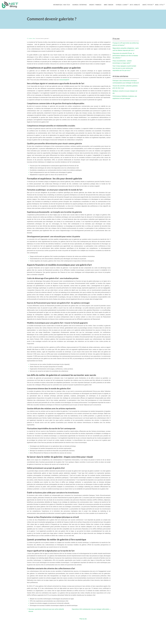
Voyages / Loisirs (121, 5)
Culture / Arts (32, 38)
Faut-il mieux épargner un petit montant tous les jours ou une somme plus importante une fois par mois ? (124, 68)
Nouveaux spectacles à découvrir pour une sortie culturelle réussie (46, 610)
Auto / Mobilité (135, 5)
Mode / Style (159, 5)
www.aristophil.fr (64, 80)
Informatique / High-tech (61, 5)
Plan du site (83, 619)
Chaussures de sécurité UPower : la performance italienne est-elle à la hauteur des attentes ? (125, 56)
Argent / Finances (95, 5)
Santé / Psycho (147, 5)
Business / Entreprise (80, 5)
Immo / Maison (108, 5)
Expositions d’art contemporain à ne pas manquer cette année (90, 609)
